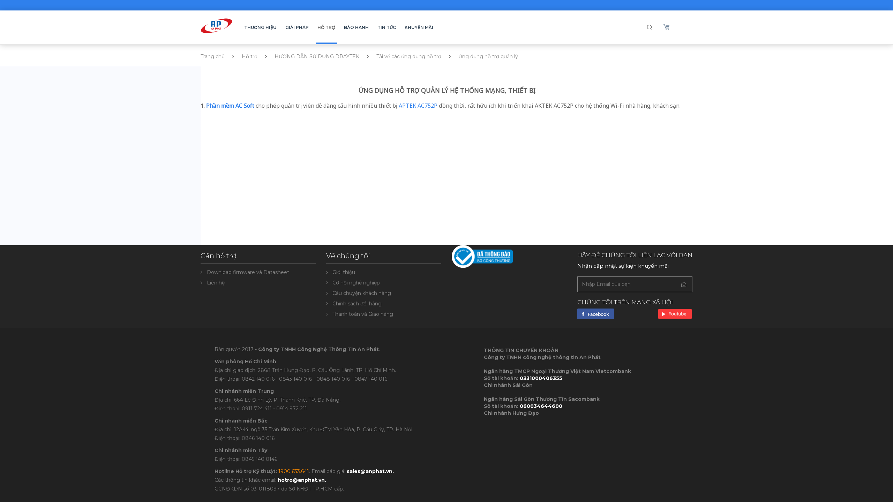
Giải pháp (297, 27)
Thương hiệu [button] (260, 27)
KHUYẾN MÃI (419, 27)
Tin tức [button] (386, 27)
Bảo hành (356, 27)
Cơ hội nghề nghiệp (356, 283)
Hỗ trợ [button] (326, 27)
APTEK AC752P (418, 105)
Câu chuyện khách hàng (361, 293)
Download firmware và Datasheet (248, 272)
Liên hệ (216, 283)
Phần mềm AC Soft (230, 105)
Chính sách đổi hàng (357, 304)
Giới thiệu (343, 272)
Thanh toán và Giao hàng (362, 314)
